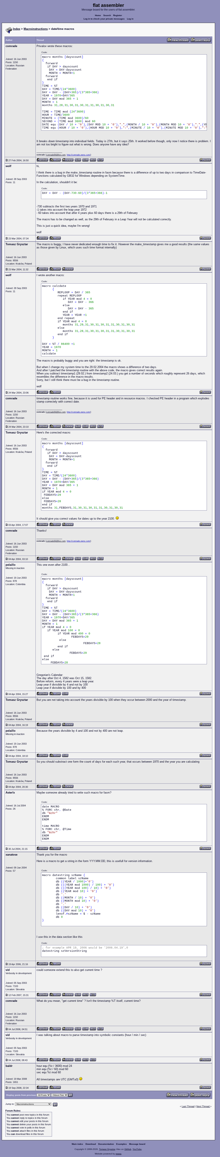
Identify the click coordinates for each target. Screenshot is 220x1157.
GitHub (127, 1149)
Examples (121, 1144)
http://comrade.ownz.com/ (78, 155)
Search (107, 15)
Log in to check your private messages (104, 19)
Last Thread (188, 1106)
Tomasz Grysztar (107, 1149)
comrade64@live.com (56, 155)
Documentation (106, 1144)
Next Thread (203, 1106)
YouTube (137, 1149)
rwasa (118, 1153)
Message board (137, 1144)
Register (117, 15)
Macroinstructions (36, 28)
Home (98, 15)
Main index (77, 1144)
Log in (130, 19)
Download (91, 1144)
